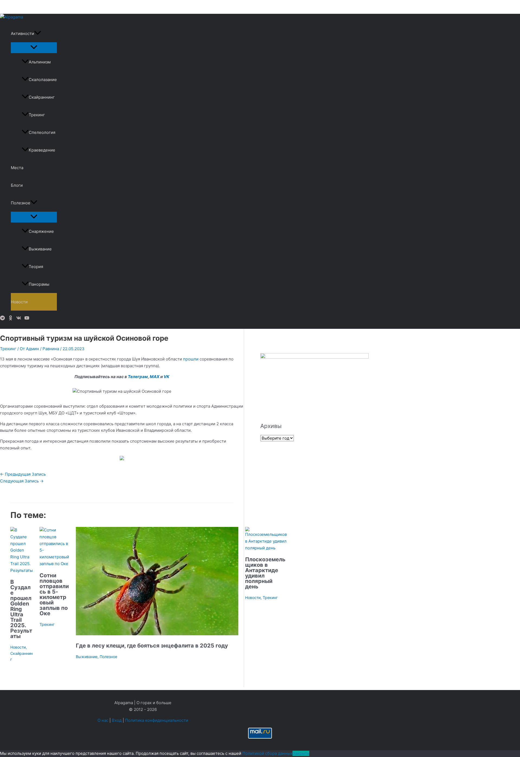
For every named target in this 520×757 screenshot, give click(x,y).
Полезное (20, 202)
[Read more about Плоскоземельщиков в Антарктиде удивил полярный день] (266, 547)
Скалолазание (43, 79)
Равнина (51, 348)
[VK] (18, 318)
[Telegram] (2, 318)
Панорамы (39, 284)
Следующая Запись (22, 481)
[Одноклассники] (10, 318)
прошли (191, 359)
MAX (155, 376)
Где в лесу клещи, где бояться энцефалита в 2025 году (152, 645)
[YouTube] (26, 318)
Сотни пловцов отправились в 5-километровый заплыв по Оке (54, 594)
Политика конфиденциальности (156, 720)
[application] (37, 33)
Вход (117, 720)
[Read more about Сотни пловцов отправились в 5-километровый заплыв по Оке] (54, 563)
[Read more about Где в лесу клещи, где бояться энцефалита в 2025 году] (157, 633)
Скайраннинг (42, 97)
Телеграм (138, 376)
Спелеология (42, 132)
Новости (19, 301)
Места (17, 167)
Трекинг (37, 114)
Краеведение (42, 150)
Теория (36, 266)
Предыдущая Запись (23, 474)
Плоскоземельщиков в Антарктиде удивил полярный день (265, 573)
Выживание (40, 249)
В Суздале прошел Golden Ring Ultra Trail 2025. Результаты (21, 609)
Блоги (17, 185)
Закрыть (300, 753)
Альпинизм (40, 62)
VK (166, 376)
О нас (103, 720)
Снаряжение (41, 231)
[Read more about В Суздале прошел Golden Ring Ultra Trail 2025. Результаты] (21, 570)
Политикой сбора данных (267, 753)
